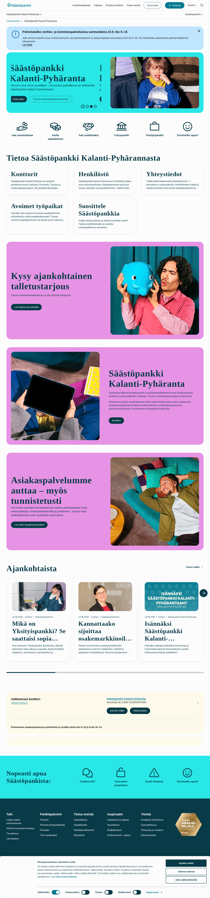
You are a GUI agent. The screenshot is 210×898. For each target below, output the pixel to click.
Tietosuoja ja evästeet (152, 830)
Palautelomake (148, 835)
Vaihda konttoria (19, 703)
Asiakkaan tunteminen (152, 820)
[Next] (204, 593)
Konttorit (116, 420)
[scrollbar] (105, 672)
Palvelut (44, 820)
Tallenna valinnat (186, 871)
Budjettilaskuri (114, 830)
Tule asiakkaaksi (48, 835)
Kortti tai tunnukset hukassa (20, 828)
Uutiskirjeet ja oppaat (118, 820)
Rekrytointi (79, 835)
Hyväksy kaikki (186, 863)
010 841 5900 (117, 711)
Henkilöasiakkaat (81, 5)
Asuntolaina (113, 825)
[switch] (85, 892)
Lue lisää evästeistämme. (64, 876)
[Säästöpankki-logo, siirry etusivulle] (19, 5)
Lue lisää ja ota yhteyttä (26, 307)
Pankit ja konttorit (114, 5)
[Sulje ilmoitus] (199, 31)
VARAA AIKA (140, 711)
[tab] (87, 106)
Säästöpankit (13, 21)
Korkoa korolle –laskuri (119, 835)
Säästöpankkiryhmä (84, 830)
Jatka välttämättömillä (186, 880)
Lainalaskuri (12, 838)
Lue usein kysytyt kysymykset (29, 525)
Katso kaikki (193, 567)
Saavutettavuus (149, 825)
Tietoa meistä (133, 5)
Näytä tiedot (152, 892)
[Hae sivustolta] (202, 5)
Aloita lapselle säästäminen (28, 99)
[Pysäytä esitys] (83, 106)
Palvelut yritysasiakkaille (52, 825)
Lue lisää (27, 45)
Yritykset (98, 5)
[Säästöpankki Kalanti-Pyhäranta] (195, 703)
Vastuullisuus (80, 820)
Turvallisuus (12, 833)
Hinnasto (44, 830)
